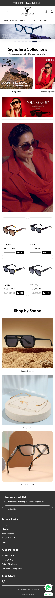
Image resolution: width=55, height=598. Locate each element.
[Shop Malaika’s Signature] (27, 107)
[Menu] (3, 11)
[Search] (8, 11)
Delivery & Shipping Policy (12, 568)
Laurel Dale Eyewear (30, 589)
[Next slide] (50, 74)
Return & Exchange (9, 564)
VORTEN (34, 285)
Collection (23, 20)
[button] (16, 41)
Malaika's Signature (10, 538)
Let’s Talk (48, 594)
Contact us (47, 20)
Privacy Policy (7, 560)
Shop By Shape (35, 20)
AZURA (7, 244)
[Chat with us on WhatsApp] (48, 587)
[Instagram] (3, 581)
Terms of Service (9, 555)
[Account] (46, 11)
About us (13, 20)
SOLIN (7, 285)
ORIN (32, 244)
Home (5, 20)
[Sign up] (49, 509)
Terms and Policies (27, 594)
